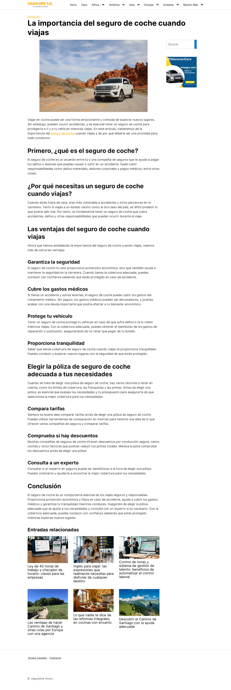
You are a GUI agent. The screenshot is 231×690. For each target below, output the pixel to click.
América (114, 4)
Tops (84, 4)
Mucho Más (190, 4)
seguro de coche (63, 133)
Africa (95, 4)
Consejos (34, 16)
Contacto (55, 657)
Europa (149, 4)
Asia (132, 4)
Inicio (73, 4)
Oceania (168, 4)
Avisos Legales (37, 657)
